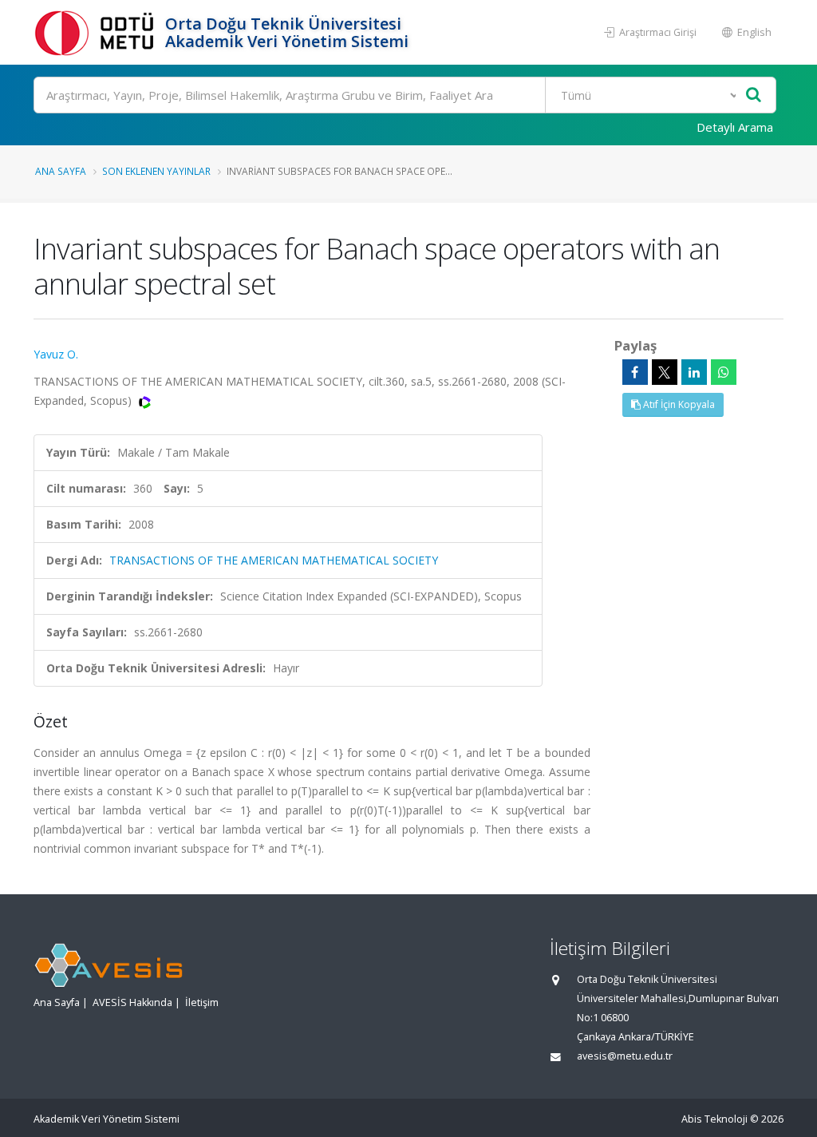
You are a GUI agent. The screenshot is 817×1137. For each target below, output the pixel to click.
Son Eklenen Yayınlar (156, 170)
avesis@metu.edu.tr (625, 1056)
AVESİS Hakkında (132, 1002)
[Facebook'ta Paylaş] (635, 372)
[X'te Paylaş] (664, 372)
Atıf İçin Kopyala (678, 404)
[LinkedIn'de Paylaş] (694, 372)
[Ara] (754, 95)
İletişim (202, 1002)
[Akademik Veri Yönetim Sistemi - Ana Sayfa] (97, 32)
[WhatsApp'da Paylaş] (723, 372)
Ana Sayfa (60, 170)
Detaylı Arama (735, 127)
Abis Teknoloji (714, 1119)
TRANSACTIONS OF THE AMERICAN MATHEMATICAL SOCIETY (273, 560)
